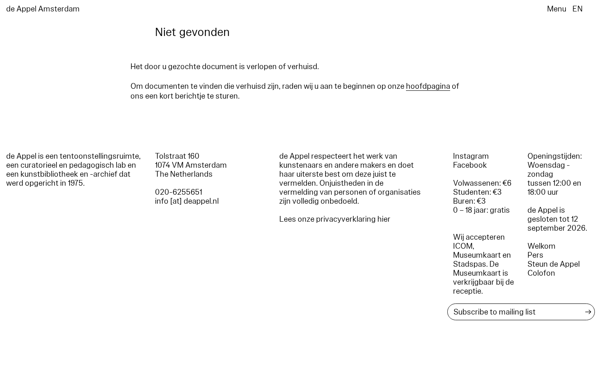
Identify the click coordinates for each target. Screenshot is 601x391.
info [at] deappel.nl (187, 201)
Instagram (471, 156)
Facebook (470, 165)
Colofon (541, 273)
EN (577, 9)
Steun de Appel (553, 264)
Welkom (541, 246)
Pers (535, 255)
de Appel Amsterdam (43, 9)
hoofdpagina (428, 86)
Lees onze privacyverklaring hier (334, 219)
